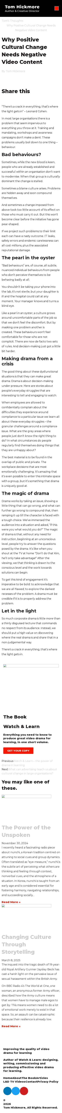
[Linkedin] (7, 1091)
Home (7, 1078)
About (16, 1078)
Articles (42, 1078)
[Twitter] (16, 1091)
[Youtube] (24, 1091)
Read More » (11, 902)
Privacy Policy (47, 1081)
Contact (31, 1081)
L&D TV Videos (14, 1081)
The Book (28, 1078)
